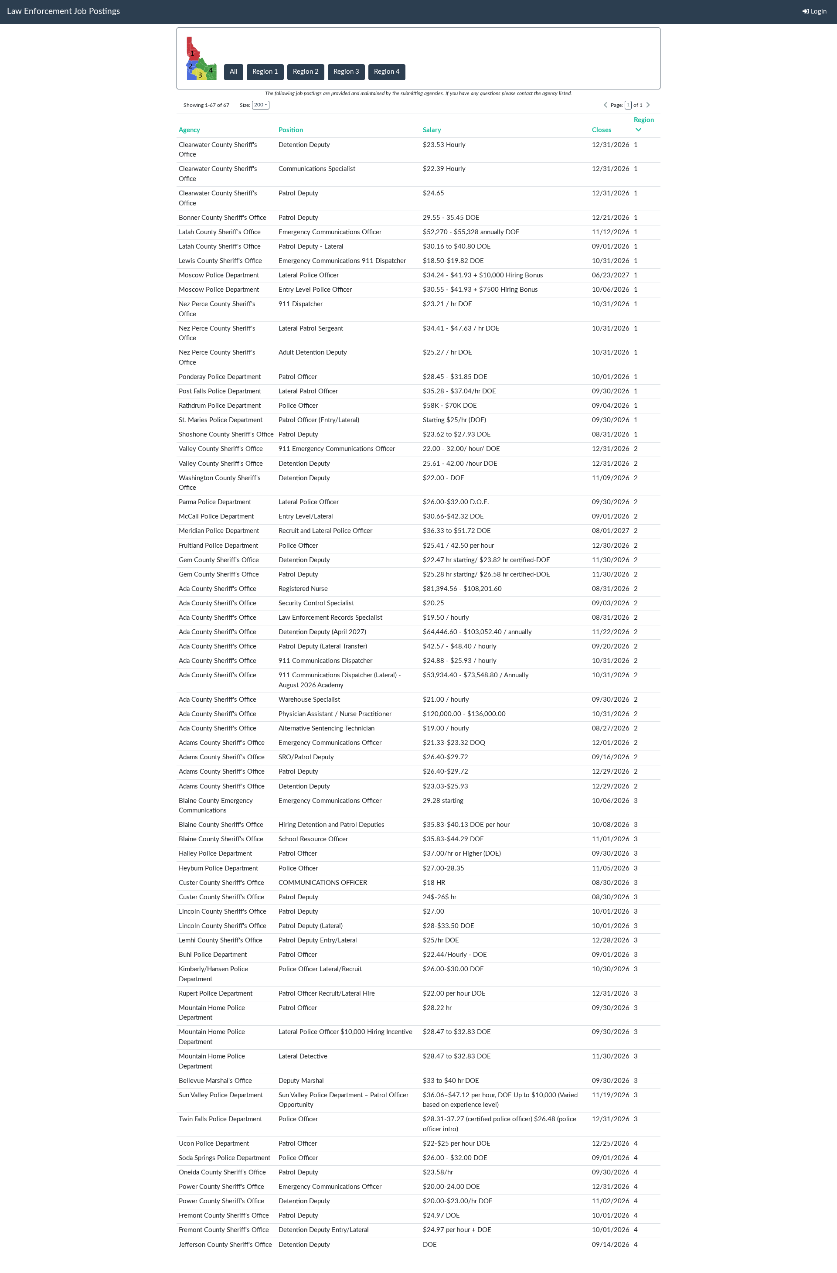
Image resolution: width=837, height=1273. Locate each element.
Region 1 (265, 71)
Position (291, 130)
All (234, 71)
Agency (189, 130)
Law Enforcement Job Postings (63, 11)
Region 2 (306, 71)
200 (258, 104)
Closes (602, 130)
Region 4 (387, 71)
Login (818, 11)
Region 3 (346, 71)
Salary (432, 130)
